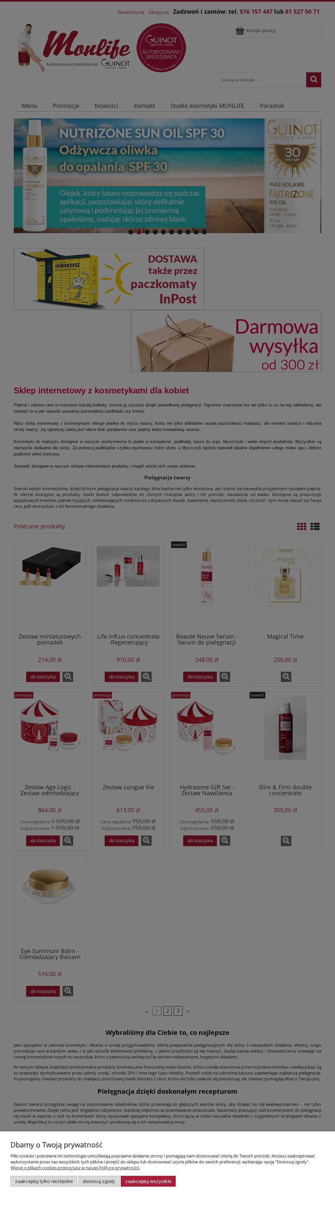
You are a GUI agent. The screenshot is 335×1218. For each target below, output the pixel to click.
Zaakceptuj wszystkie (148, 1181)
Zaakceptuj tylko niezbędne (44, 1181)
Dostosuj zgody (99, 1181)
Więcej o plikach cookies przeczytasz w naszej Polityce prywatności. (75, 1168)
